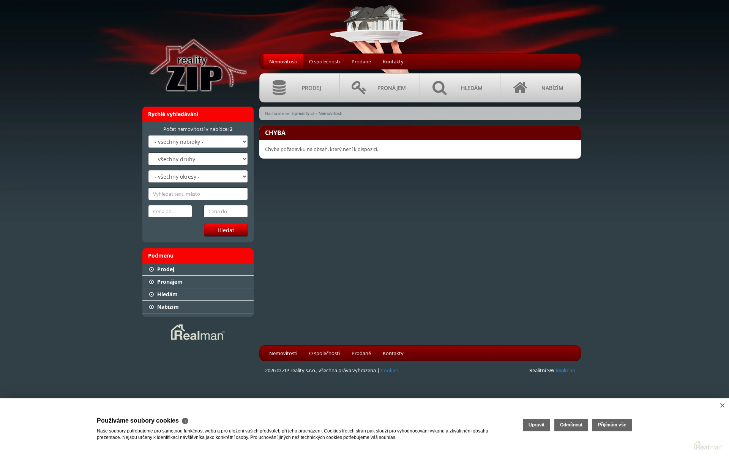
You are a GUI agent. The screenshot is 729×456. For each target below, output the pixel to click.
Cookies (390, 370)
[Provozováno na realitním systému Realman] (197, 331)
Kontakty (393, 61)
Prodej (165, 269)
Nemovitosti (283, 61)
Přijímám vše (612, 425)
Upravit (536, 425)
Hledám (167, 294)
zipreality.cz (303, 113)
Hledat (226, 230)
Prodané (361, 61)
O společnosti (324, 61)
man (565, 370)
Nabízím (167, 306)
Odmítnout (571, 425)
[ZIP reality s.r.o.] (197, 49)
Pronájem (169, 281)
